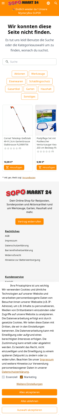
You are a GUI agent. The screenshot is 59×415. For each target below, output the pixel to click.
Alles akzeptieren (29, 392)
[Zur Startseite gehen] (23, 3)
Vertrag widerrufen (29, 221)
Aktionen (19, 73)
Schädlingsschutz (39, 81)
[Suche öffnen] (56, 3)
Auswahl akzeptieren (29, 410)
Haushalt (46, 89)
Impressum (47, 359)
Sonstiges (29, 96)
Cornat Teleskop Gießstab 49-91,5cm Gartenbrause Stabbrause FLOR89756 (17, 141)
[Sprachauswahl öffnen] (48, 3)
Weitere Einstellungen (30, 384)
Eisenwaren (16, 81)
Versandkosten (28, 177)
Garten (30, 89)
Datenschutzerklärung (15, 372)
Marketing (30, 377)
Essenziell (11, 377)
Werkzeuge (38, 73)
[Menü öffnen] (3, 3)
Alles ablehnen (29, 401)
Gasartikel (14, 89)
